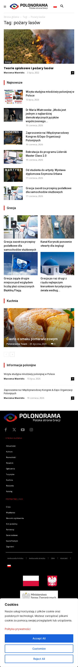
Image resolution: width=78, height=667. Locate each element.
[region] (39, 632)
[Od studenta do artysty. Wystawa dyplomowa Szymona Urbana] (13, 175)
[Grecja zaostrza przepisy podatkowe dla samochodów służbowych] (13, 193)
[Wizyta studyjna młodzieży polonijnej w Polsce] (13, 96)
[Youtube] (23, 430)
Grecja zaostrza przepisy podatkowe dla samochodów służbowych (20, 245)
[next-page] (12, 354)
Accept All (39, 638)
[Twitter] (14, 430)
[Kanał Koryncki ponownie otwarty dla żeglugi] (57, 227)
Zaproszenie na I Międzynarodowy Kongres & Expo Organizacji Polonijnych (47, 136)
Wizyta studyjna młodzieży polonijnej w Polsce (29, 374)
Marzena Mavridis (14, 72)
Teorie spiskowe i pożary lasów (29, 68)
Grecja (8, 62)
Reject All (39, 658)
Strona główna (11, 17)
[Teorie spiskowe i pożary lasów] (39, 46)
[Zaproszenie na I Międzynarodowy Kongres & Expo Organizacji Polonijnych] (13, 137)
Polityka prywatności (17, 628)
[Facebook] (6, 430)
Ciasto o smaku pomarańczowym (32, 339)
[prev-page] (6, 354)
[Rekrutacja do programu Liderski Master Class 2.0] (13, 156)
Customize (39, 648)
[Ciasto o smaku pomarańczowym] (39, 327)
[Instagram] (31, 430)
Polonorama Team (16, 343)
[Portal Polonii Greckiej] (29, 6)
